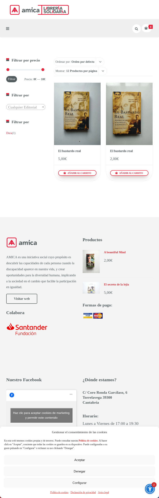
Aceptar (79, 460)
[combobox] (25, 107)
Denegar (79, 471)
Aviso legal (103, 492)
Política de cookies (59, 492)
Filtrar (11, 79)
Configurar (79, 482)
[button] (150, 489)
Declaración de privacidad (83, 492)
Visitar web (22, 298)
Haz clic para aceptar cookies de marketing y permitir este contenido (41, 415)
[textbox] (25, 107)
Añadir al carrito (79, 173)
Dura (9, 133)
